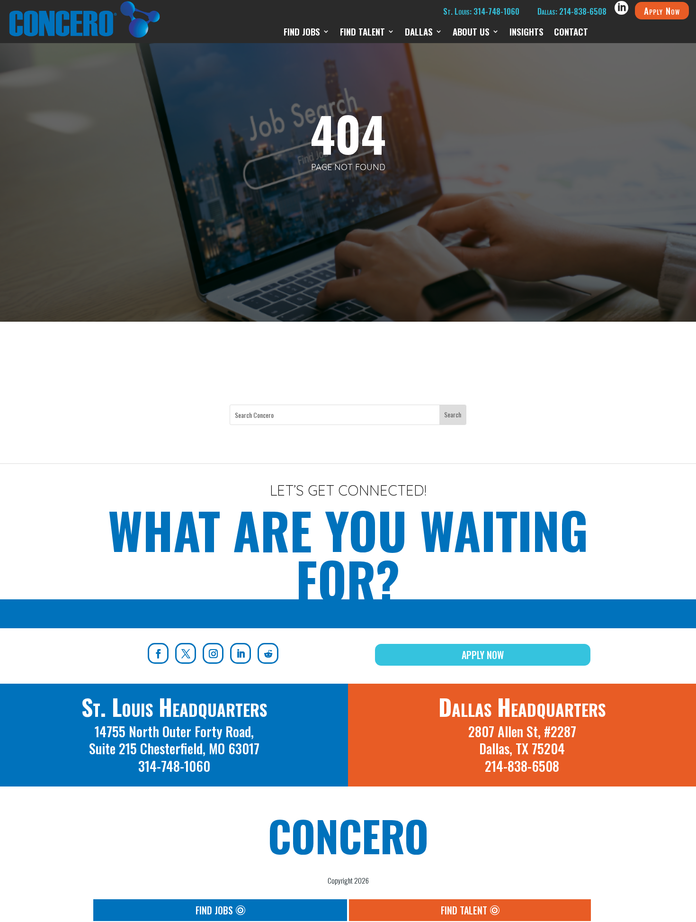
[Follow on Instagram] (213, 653)
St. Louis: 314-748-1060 (481, 11)
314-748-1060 (174, 766)
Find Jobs (302, 33)
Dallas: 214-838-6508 (572, 11)
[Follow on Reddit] (268, 653)
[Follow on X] (185, 653)
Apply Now (662, 10)
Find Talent (362, 33)
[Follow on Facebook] (158, 653)
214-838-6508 (522, 766)
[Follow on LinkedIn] (240, 653)
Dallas (419, 33)
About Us (471, 33)
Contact (571, 33)
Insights (526, 33)
